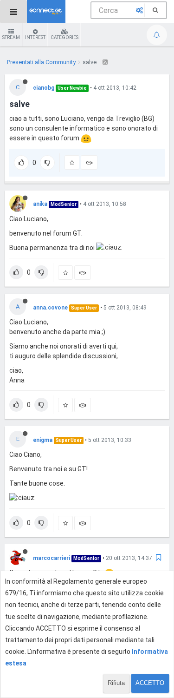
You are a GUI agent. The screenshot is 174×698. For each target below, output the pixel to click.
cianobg (43, 88)
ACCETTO (149, 682)
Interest (35, 37)
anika (40, 204)
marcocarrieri (51, 558)
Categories (64, 37)
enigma (42, 440)
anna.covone (50, 307)
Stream (11, 37)
